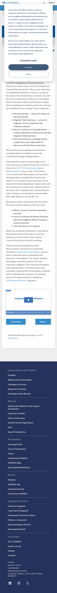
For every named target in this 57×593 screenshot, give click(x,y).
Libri (10, 427)
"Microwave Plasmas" (16, 280)
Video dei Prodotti (16, 413)
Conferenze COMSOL (17, 493)
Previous (16, 321)
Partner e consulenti (17, 520)
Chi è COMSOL (14, 541)
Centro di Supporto (16, 506)
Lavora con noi (14, 546)
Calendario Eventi (16, 489)
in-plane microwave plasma (27, 252)
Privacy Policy (14, 565)
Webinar (12, 479)
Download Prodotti (16, 529)
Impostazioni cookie (28, 60)
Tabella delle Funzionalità (19, 379)
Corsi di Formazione (17, 449)
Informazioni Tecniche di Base (21, 515)
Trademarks (13, 568)
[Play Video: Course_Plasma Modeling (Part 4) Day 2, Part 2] (28, 300)
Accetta (28, 67)
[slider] (29, 312)
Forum (11, 453)
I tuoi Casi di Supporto (18, 510)
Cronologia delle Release (19, 393)
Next (42, 321)
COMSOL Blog (14, 462)
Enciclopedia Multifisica (19, 467)
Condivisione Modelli (18, 458)
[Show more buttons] (48, 312)
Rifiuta (28, 74)
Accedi (11, 562)
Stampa (11, 550)
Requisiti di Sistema (17, 389)
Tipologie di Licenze (17, 384)
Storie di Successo (16, 418)
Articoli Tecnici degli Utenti (20, 422)
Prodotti (12, 375)
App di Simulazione (17, 432)
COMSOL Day (14, 484)
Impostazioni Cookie (17, 571)
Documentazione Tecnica (19, 524)
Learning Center (15, 444)
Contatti (12, 555)
